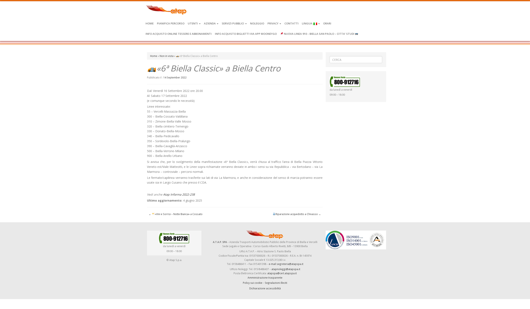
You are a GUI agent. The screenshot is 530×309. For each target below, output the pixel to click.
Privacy (273, 23)
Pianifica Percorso (170, 23)
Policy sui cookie (252, 282)
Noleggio (257, 23)
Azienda (210, 23)
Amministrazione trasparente (265, 277)
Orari (327, 23)
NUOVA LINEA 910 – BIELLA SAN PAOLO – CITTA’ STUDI (319, 34)
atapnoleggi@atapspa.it (285, 269)
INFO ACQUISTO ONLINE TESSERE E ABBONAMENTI (179, 34)
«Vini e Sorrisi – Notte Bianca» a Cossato (175, 214)
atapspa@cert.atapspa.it (282, 273)
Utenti (193, 23)
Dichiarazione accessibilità (265, 288)
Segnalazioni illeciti (276, 282)
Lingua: (307, 23)
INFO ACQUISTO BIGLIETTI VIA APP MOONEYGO (246, 34)
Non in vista (166, 56)
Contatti (291, 23)
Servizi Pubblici (233, 23)
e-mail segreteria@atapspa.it (286, 264)
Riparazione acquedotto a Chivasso (298, 214)
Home (150, 23)
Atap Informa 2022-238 (179, 194)
